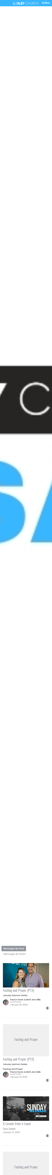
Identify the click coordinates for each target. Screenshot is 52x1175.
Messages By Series (15, 953)
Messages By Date (13, 948)
